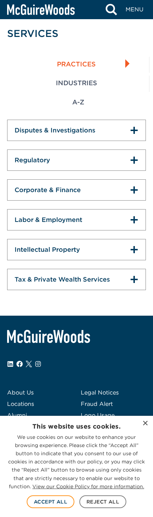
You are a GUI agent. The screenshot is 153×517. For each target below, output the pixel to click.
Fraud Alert (97, 404)
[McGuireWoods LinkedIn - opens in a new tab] (10, 364)
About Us (20, 392)
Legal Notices (100, 392)
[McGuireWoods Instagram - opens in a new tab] (38, 364)
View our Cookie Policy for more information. (88, 486)
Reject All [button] (102, 502)
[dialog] (76, 466)
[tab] (76, 65)
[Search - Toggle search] (111, 9)
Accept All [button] (50, 502)
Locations (20, 404)
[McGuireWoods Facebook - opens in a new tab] (19, 364)
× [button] (145, 423)
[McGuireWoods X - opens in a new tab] (29, 364)
